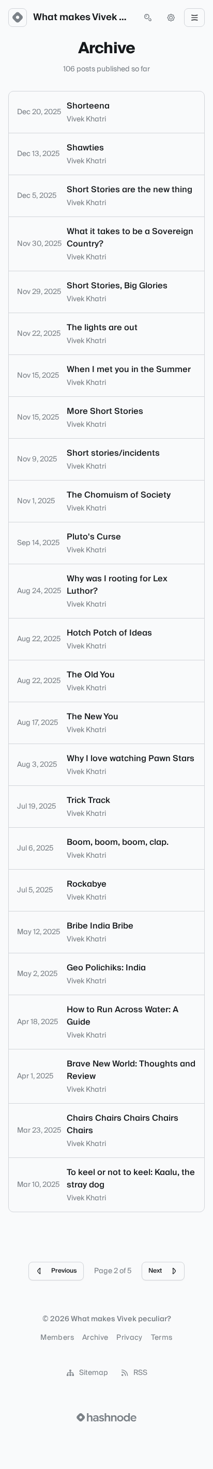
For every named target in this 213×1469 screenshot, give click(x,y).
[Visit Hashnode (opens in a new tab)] (106, 1417)
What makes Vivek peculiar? (82, 17)
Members (56, 1338)
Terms (162, 1338)
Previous (64, 1270)
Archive (95, 1338)
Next (155, 1270)
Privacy (129, 1338)
